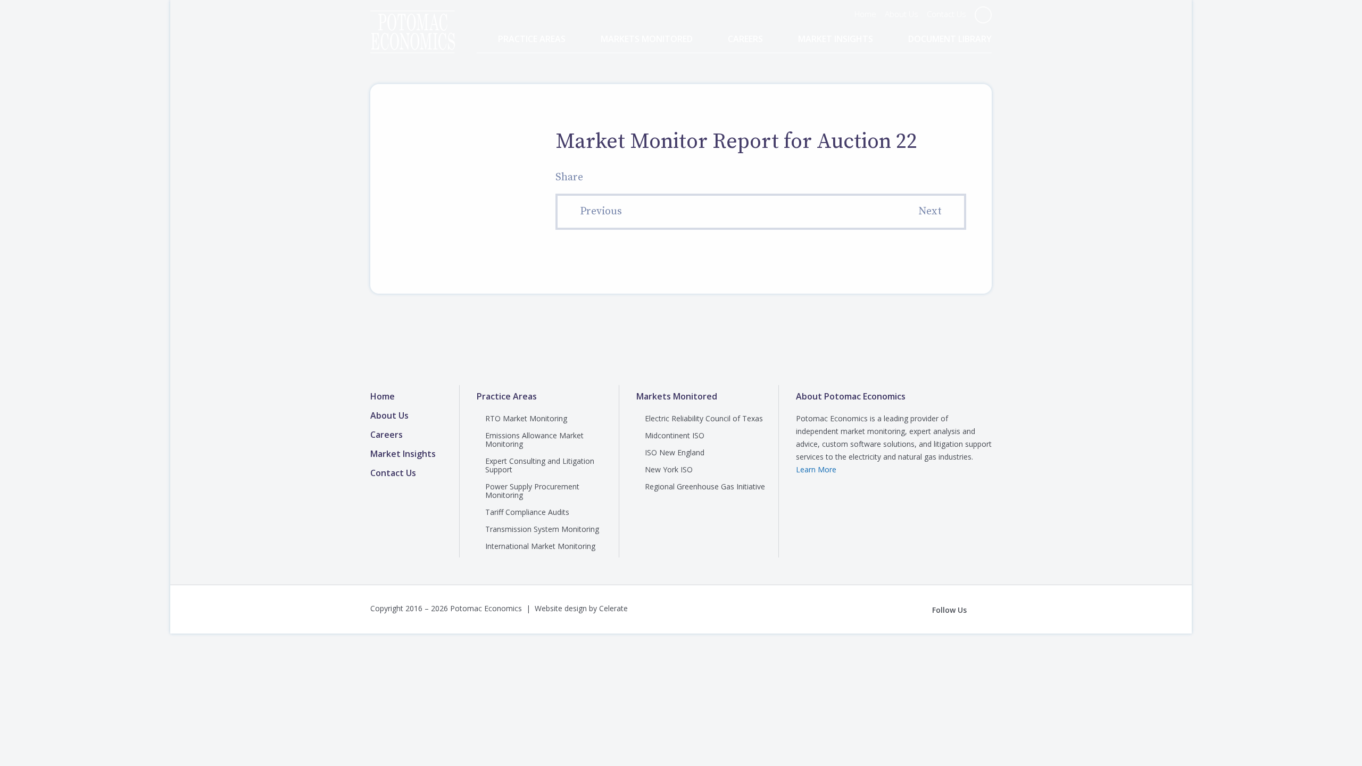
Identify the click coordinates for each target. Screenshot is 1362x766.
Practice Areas (532, 39)
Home (865, 14)
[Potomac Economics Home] (412, 22)
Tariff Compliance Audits (527, 512)
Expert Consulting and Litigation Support (539, 465)
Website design (561, 608)
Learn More (816, 469)
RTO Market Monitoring (526, 418)
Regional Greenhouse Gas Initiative (705, 486)
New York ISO (669, 469)
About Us (901, 14)
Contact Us (946, 14)
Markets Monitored (647, 39)
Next (930, 211)
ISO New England (674, 452)
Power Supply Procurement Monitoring (532, 490)
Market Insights (835, 39)
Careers (745, 39)
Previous (601, 211)
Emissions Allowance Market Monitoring (534, 439)
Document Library (950, 39)
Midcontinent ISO (674, 435)
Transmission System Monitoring (542, 529)
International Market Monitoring (540, 546)
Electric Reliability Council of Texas (704, 418)
